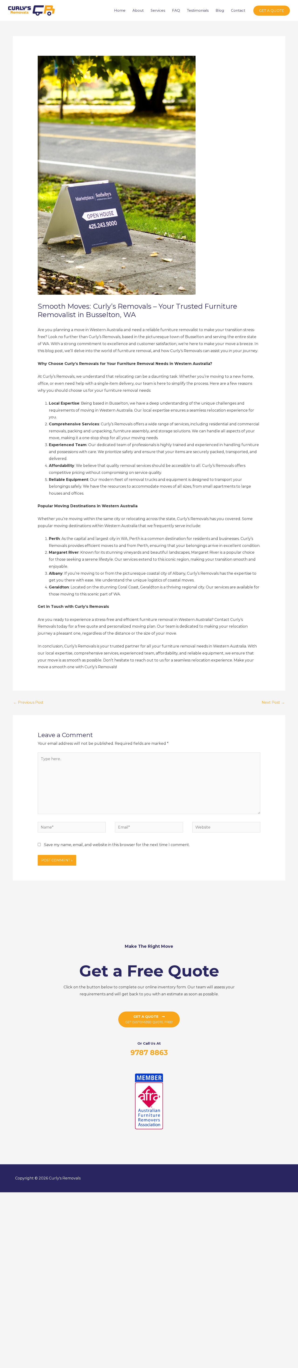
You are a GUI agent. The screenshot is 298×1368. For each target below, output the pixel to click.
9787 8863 (149, 1052)
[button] (271, 11)
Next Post (273, 702)
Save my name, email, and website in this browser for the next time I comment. (117, 845)
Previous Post (28, 702)
